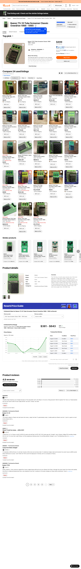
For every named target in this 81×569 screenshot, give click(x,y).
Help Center (75, 8)
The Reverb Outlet (6, 8)
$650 (72, 353)
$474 (72, 348)
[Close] (45, 29)
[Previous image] (6, 54)
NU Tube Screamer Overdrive (53, 256)
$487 (72, 343)
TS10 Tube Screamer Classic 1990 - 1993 (8, 256)
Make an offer (7, 107)
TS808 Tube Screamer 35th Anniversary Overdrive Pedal (69, 256)
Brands (48, 8)
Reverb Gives (69, 8)
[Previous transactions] (73, 359)
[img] (39, 49)
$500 (72, 341)
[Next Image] (22, 283)
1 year (40, 356)
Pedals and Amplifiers (20, 8)
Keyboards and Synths (30, 8)
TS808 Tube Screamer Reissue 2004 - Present (24, 256)
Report (5, 405)
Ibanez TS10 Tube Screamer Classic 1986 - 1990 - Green (39, 42)
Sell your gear (58, 5)
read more (72, 436)
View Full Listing (32, 66)
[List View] (62, 73)
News (52, 8)
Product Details (23, 31)
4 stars (38, 381)
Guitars (13, 8)
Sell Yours (74, 368)
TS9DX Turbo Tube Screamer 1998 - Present (39, 256)
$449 (72, 350)
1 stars (38, 386)
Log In (77, 5)
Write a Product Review (10, 384)
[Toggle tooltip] (12, 36)
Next (51, 484)
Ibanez (36, 275)
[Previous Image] (5, 283)
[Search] (49, 5)
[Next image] (23, 54)
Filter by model (7, 314)
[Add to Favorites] (35, 25)
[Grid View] (60, 73)
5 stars (38, 379)
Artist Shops (63, 8)
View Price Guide (63, 368)
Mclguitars (33, 49)
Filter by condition (38, 314)
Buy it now (67, 57)
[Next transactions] (76, 359)
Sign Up (73, 5)
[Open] (32, 316)
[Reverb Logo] (6, 5)
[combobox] (17, 316)
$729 (72, 346)
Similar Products (13, 31)
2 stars (38, 384)
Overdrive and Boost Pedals (40, 286)
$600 (72, 338)
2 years (45, 356)
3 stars (38, 383)
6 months (35, 356)
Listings (4, 31)
